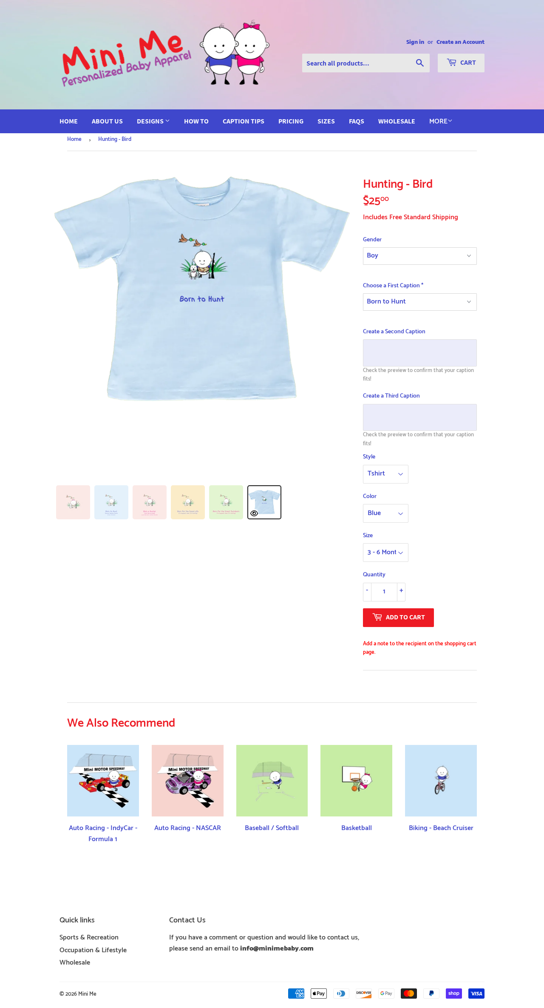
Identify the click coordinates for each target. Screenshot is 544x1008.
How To (196, 121)
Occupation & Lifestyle (93, 950)
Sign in (415, 42)
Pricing (290, 121)
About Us (107, 121)
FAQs (356, 121)
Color (370, 496)
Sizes (326, 121)
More (438, 121)
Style (369, 457)
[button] (420, 240)
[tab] (73, 502)
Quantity (374, 575)
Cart (467, 62)
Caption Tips (243, 121)
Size (368, 536)
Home (69, 121)
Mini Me (87, 994)
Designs (151, 121)
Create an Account (460, 42)
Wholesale (396, 121)
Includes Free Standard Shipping (410, 217)
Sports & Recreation (89, 937)
